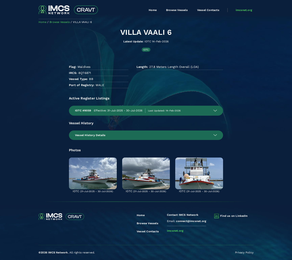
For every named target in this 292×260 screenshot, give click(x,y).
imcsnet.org (244, 10)
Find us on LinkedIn (234, 215)
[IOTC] (93, 173)
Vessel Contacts (208, 10)
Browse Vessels (177, 10)
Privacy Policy (244, 252)
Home (153, 10)
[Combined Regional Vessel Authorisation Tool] (68, 10)
